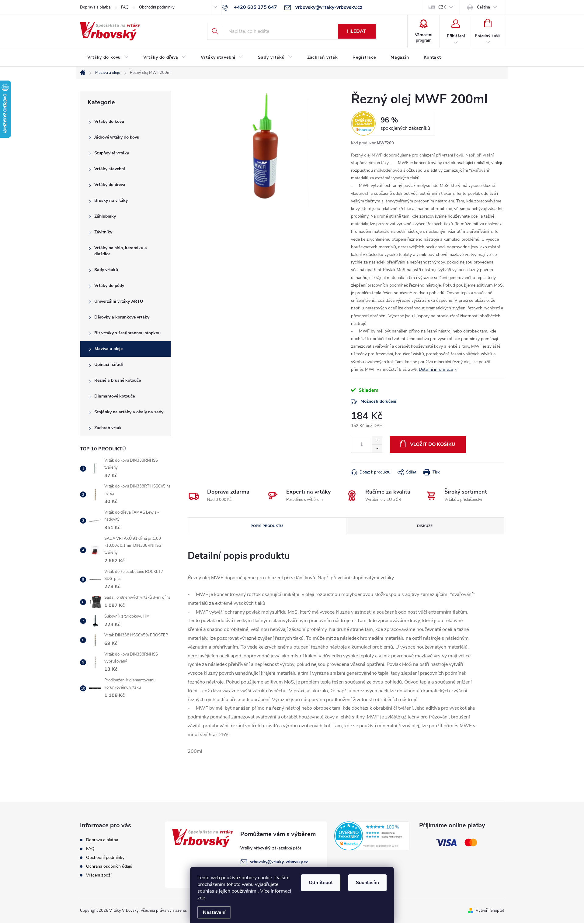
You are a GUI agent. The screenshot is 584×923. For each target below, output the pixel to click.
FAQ (125, 7)
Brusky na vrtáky (111, 200)
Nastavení (214, 912)
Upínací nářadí (108, 364)
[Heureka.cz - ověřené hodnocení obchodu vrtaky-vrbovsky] (371, 835)
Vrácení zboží (98, 875)
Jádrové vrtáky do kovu (116, 137)
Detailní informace (436, 369)
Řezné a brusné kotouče (117, 380)
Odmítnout (321, 882)
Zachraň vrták (108, 428)
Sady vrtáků (106, 270)
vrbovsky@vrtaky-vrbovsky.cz (279, 862)
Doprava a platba (95, 7)
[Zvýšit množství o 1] (377, 440)
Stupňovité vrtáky (111, 153)
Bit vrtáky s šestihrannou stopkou (127, 333)
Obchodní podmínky (157, 7)
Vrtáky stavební (109, 169)
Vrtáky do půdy (109, 285)
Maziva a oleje (109, 349)
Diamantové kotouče (114, 396)
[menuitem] (108, 57)
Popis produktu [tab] (267, 525)
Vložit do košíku (432, 444)
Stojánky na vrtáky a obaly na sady (128, 412)
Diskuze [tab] (425, 525)
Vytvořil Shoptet (490, 910)
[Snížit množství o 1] (377, 448)
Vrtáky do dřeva (109, 185)
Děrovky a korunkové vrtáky (121, 317)
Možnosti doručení (378, 401)
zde (201, 897)
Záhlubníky (105, 216)
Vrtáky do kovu (109, 121)
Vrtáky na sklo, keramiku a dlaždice (120, 251)
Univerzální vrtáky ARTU (118, 301)
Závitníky (103, 232)
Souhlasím (367, 882)
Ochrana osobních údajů (109, 866)
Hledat (356, 31)
